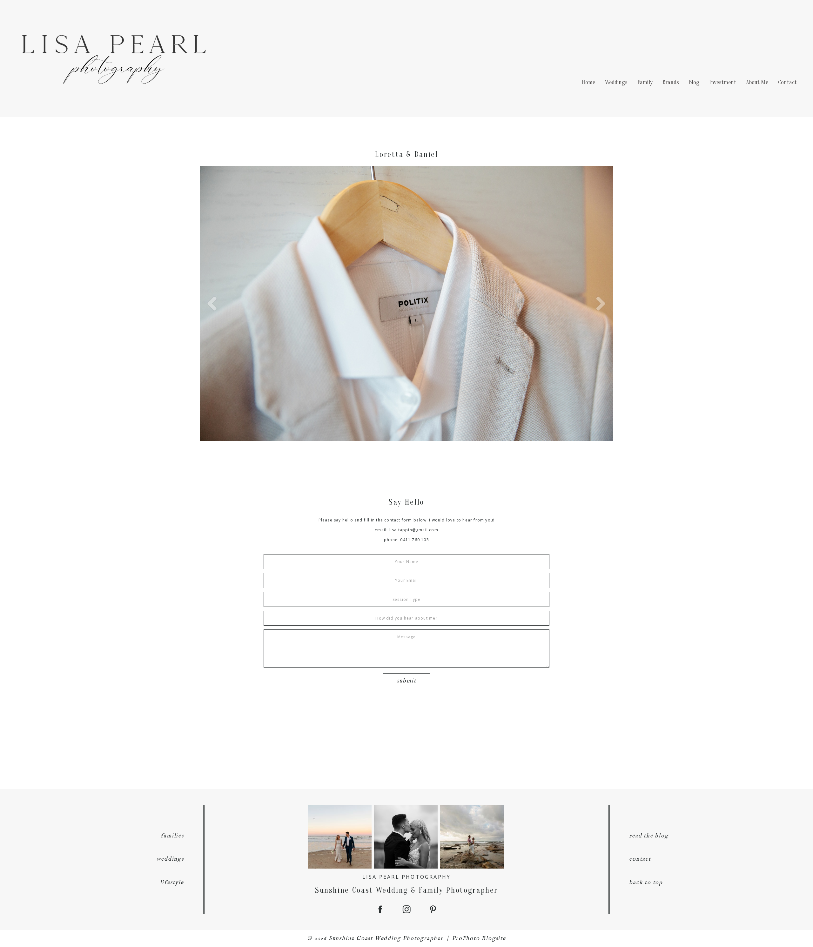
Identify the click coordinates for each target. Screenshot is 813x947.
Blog (694, 82)
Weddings (616, 82)
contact (640, 859)
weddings (170, 859)
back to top (646, 882)
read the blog (648, 836)
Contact (787, 82)
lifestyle (172, 882)
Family (645, 82)
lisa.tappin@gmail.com (413, 530)
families (172, 836)
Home (588, 82)
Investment (722, 82)
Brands (670, 82)
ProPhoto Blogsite (479, 938)
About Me (757, 82)
